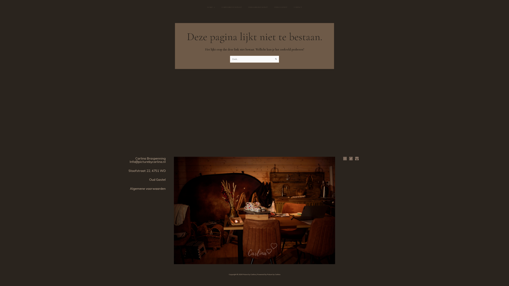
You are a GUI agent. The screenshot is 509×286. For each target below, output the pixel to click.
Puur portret (280, 7)
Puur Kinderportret (258, 7)
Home (209, 7)
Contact (298, 7)
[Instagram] (345, 158)
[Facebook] (351, 158)
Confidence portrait (231, 7)
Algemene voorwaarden (148, 189)
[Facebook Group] (357, 158)
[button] (213, 7)
